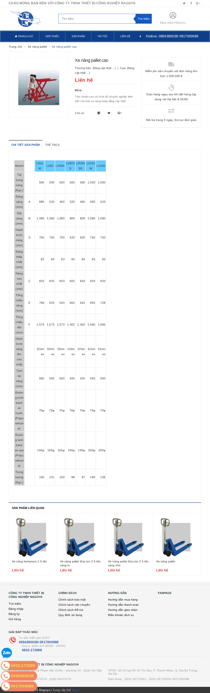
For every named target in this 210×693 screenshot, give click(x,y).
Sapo (75, 690)
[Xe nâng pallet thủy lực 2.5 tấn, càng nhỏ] (129, 536)
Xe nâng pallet (165, 561)
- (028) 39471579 (59, 679)
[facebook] (191, 3)
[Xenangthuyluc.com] (30, 19)
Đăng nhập (166, 22)
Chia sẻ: (79, 113)
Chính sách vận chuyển (74, 604)
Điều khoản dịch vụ (121, 615)
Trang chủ (25, 36)
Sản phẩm (78, 36)
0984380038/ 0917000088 (39, 642)
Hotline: (172, 36)
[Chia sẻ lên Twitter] (109, 113)
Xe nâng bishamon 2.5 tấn (29, 561)
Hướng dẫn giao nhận (123, 609)
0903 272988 (32, 650)
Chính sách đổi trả (70, 609)
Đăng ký (181, 22)
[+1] (119, 113)
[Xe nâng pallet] (177, 536)
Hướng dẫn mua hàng (123, 599)
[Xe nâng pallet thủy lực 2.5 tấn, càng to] (81, 536)
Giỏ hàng (15, 619)
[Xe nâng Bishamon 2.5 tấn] (33, 536)
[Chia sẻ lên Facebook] (99, 113)
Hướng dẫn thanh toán (123, 604)
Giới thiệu (52, 36)
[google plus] (198, 3)
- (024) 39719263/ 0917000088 (168, 679)
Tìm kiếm (15, 603)
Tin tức (102, 36)
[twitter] (184, 3)
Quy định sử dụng (70, 615)
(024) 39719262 (135, 679)
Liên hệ (125, 36)
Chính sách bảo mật (72, 599)
